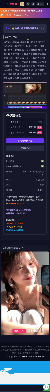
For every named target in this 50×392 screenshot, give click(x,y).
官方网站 (25, 148)
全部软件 (9, 15)
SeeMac (24, 357)
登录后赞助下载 (25, 141)
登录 (41, 4)
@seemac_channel (16, 203)
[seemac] (2, 15)
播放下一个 (19, 331)
